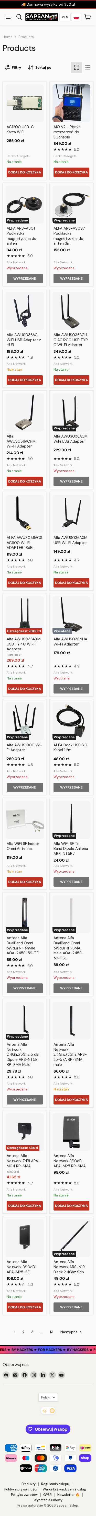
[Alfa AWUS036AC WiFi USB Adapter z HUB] (25, 311)
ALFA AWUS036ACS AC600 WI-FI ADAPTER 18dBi (24, 542)
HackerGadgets (18, 156)
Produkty (29, 1484)
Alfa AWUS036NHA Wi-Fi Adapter (70, 642)
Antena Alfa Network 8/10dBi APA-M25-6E (21, 1266)
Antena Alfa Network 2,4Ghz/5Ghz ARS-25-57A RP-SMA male (70, 1054)
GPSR (47, 1495)
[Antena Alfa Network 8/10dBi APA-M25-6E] (25, 1238)
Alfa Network (16, 262)
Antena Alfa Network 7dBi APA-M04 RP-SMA (23, 1160)
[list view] (87, 67)
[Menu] (8, 17)
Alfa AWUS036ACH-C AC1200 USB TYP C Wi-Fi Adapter (71, 339)
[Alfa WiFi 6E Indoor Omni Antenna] (25, 820)
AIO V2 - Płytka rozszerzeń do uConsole (67, 131)
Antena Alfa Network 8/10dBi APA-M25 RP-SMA (70, 1160)
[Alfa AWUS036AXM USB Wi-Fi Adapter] (71, 514)
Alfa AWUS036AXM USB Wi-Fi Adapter (70, 540)
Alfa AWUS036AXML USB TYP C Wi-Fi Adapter (24, 644)
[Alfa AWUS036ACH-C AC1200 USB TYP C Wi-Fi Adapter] (71, 311)
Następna (69, 1332)
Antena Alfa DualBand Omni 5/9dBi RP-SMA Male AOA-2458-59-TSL (69, 948)
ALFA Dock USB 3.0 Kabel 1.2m (70, 748)
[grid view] (76, 67)
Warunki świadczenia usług (64, 1489)
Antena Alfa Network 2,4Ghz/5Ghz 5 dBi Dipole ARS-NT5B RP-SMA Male (23, 1054)
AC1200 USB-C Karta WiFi (20, 129)
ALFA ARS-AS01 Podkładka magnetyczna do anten (21, 236)
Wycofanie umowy (48, 1500)
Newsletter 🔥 (68, 1495)
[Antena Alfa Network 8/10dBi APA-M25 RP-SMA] (71, 1132)
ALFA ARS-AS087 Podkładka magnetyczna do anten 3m (69, 236)
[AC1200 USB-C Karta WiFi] (25, 103)
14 (52, 1332)
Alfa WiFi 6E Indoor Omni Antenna (23, 846)
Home (8, 37)
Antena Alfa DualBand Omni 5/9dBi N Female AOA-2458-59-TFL (24, 945)
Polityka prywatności (20, 1489)
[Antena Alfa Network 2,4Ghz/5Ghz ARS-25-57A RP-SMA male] (71, 1021)
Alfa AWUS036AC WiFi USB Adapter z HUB (24, 339)
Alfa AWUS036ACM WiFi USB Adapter (71, 439)
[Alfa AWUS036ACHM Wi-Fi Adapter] (25, 412)
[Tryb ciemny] (48, 1410)
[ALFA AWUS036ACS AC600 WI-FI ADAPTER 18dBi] (25, 514)
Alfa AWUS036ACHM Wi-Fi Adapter (21, 441)
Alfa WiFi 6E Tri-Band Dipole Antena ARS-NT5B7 (71, 848)
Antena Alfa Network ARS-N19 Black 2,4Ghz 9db (69, 1266)
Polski (45, 1397)
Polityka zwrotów (24, 1495)
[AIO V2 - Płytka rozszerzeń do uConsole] (71, 103)
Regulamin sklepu (55, 1484)
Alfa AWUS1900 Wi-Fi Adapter (24, 748)
